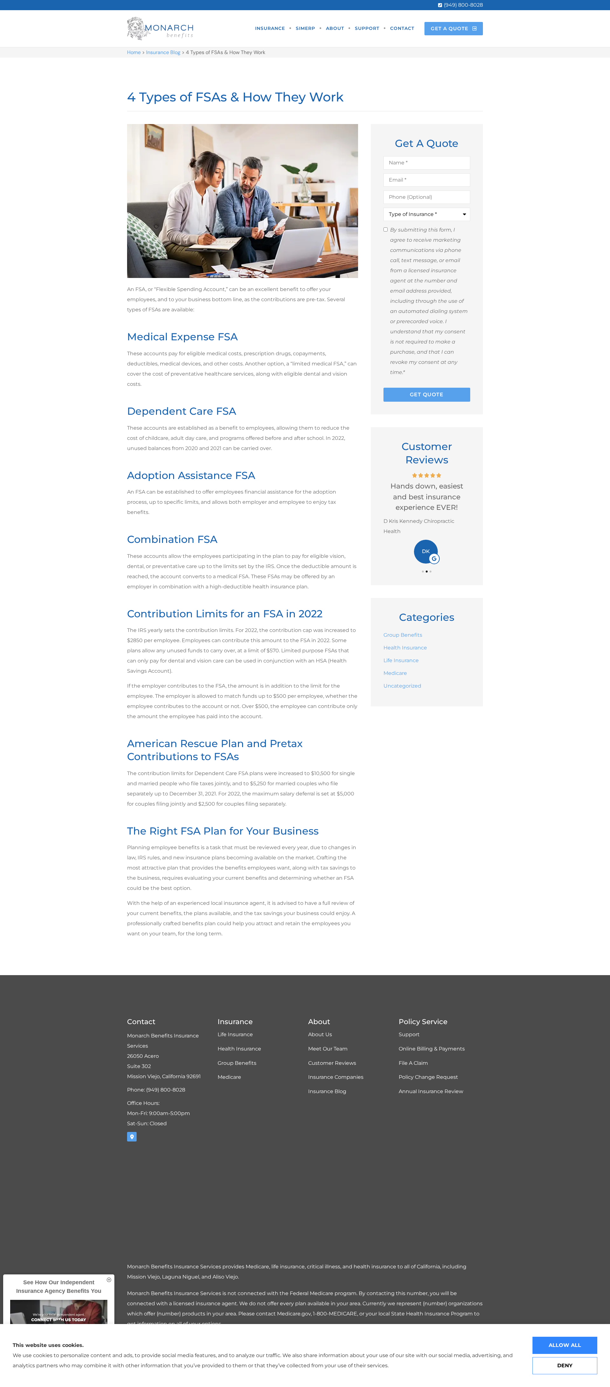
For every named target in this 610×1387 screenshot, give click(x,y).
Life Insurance (235, 1034)
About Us (320, 1034)
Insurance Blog (163, 52)
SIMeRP (305, 28)
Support (367, 28)
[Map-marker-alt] (132, 1136)
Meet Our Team (328, 1049)
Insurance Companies (335, 1077)
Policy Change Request (428, 1077)
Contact (402, 28)
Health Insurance (239, 1049)
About (335, 28)
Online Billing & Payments (432, 1049)
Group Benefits (237, 1063)
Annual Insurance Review (431, 1091)
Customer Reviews (332, 1063)
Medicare (229, 1077)
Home (134, 52)
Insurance (270, 28)
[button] (423, 571)
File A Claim (413, 1063)
